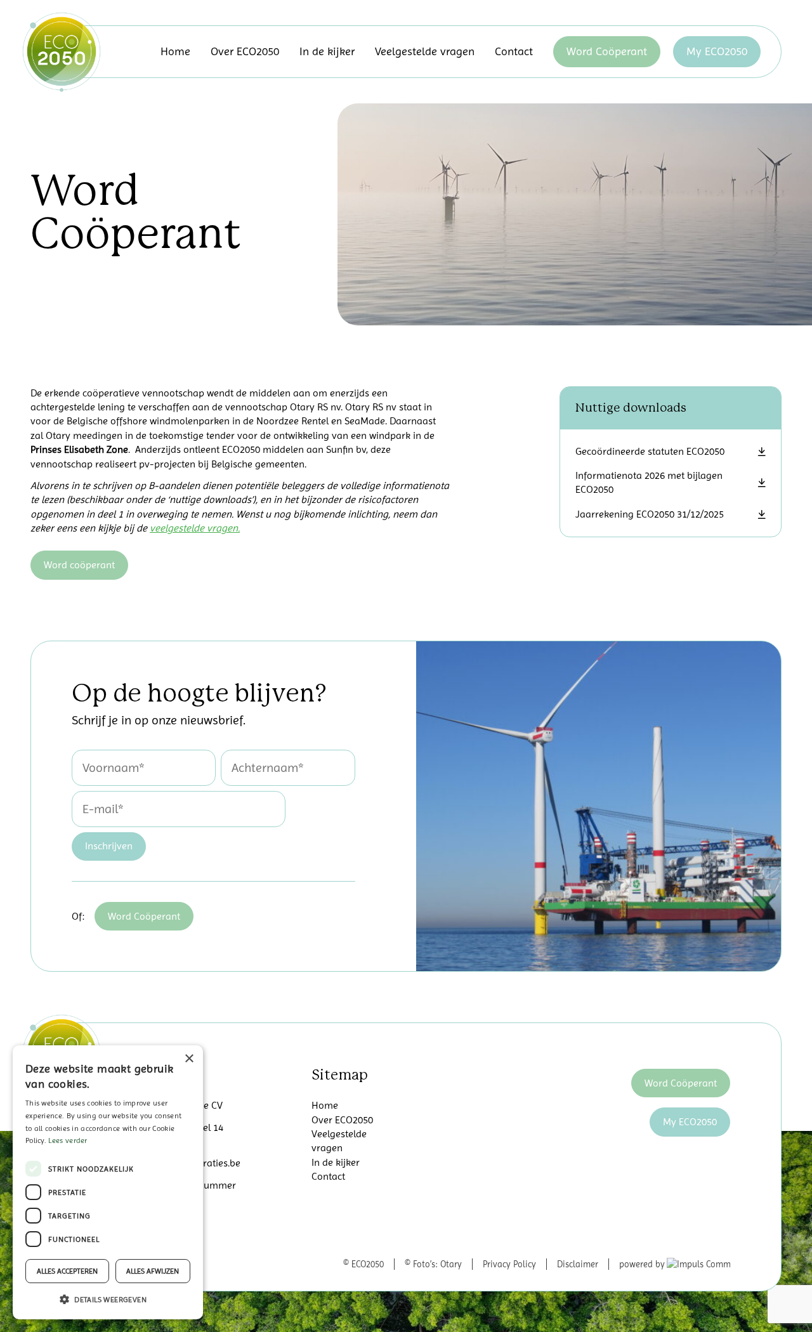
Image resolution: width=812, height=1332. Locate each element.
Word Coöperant (606, 51)
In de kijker (327, 51)
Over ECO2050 (245, 51)
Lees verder (67, 1140)
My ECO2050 (716, 51)
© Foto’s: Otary (433, 1264)
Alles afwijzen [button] (152, 1271)
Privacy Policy (509, 1264)
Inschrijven (109, 846)
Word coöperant (79, 565)
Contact (514, 51)
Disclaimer (577, 1264)
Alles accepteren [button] (67, 1271)
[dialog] (108, 1182)
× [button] (188, 1059)
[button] (107, 1299)
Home (175, 51)
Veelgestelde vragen (425, 51)
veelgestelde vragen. (195, 528)
